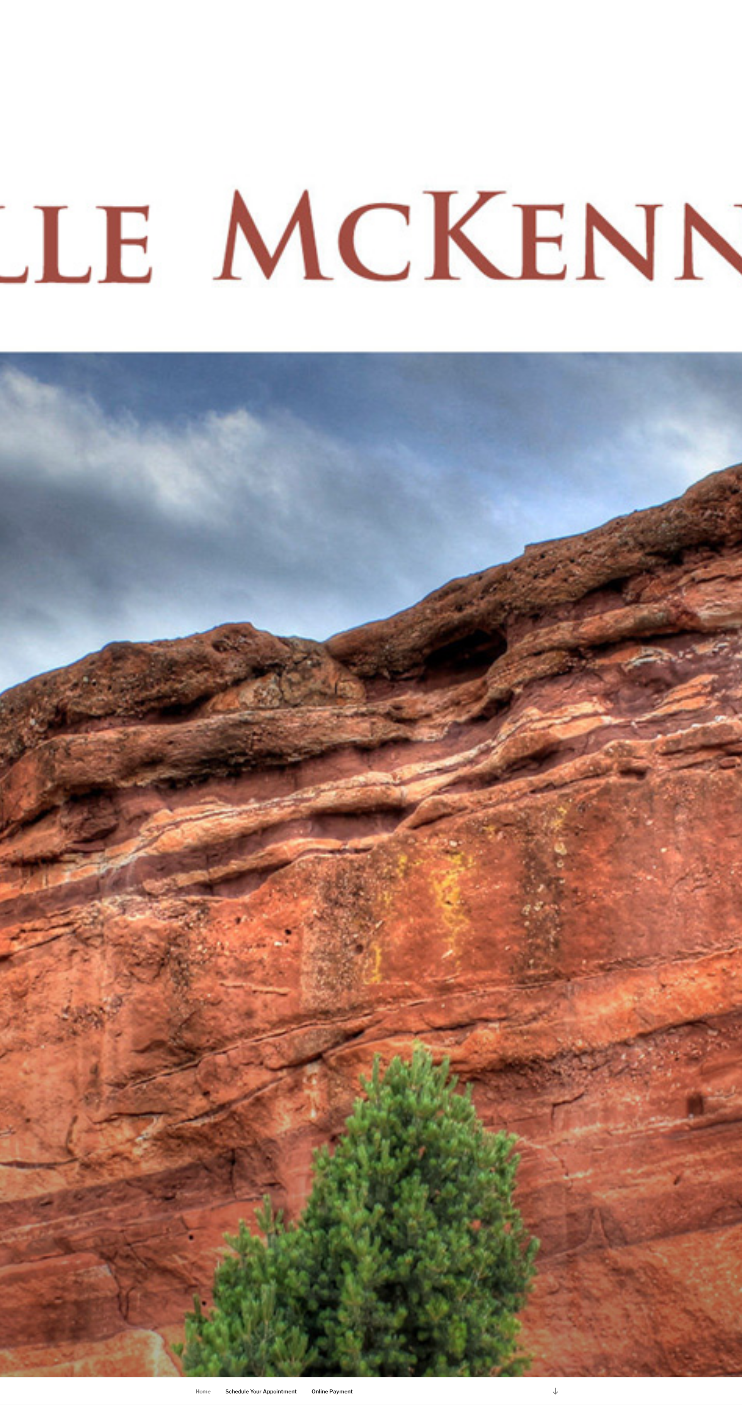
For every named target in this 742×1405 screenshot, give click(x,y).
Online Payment (332, 1391)
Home (203, 1391)
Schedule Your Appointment (261, 1391)
